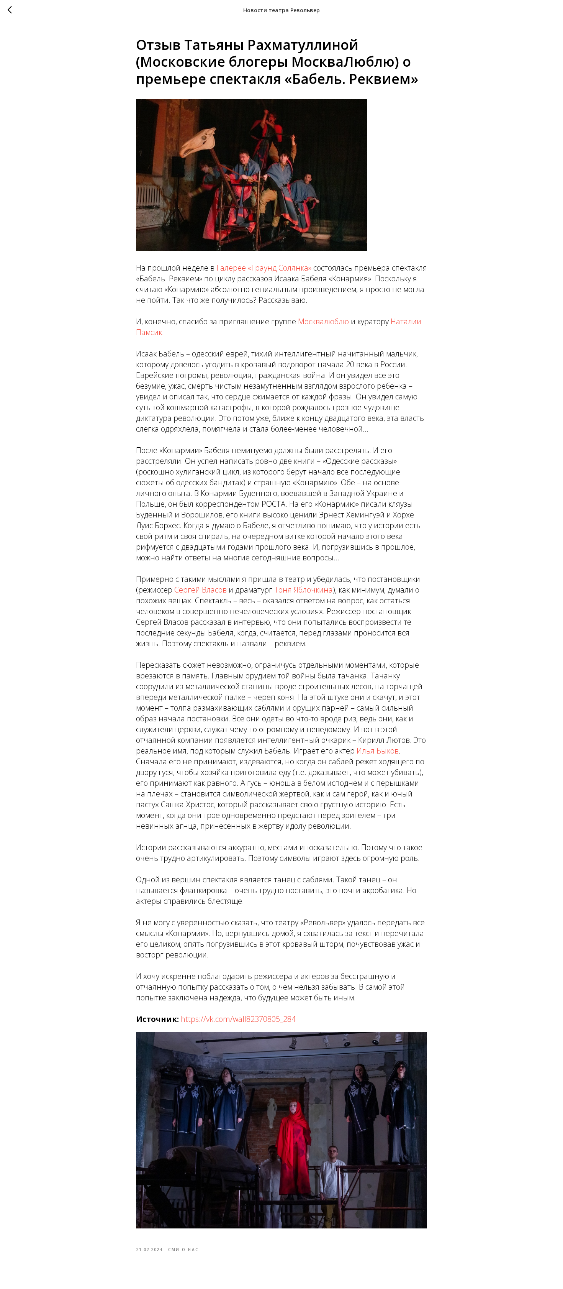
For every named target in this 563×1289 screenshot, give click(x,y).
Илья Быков (378, 750)
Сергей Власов (200, 590)
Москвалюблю (323, 321)
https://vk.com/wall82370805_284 (238, 1019)
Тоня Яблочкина (303, 590)
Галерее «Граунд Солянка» (263, 268)
